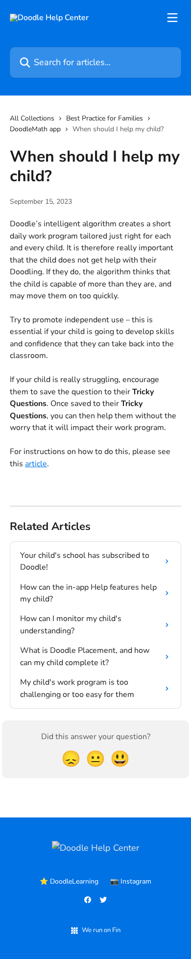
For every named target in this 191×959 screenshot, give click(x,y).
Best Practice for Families (104, 118)
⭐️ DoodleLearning (69, 881)
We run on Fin (101, 930)
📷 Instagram (130, 881)
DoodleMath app (35, 129)
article (36, 463)
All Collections (32, 118)
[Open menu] (172, 18)
